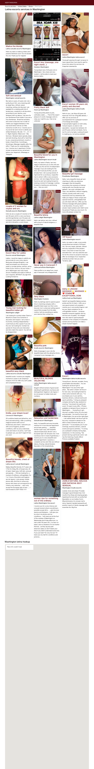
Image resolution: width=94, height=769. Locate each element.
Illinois (31, 6)
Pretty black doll (41, 107)
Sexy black (39, 296)
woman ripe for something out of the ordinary (46, 499)
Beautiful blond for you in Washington (45, 156)
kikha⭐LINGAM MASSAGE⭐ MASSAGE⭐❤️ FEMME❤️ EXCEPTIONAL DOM (74, 292)
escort (65, 55)
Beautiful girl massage (72, 174)
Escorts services (10, 6)
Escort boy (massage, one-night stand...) (46, 63)
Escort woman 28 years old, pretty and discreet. (75, 105)
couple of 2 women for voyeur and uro (16, 207)
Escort (65, 376)
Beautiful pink (40, 345)
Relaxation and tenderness (46, 418)
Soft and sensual (13, 95)
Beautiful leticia (41, 215)
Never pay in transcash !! (45, 265)
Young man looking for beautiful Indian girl (16, 309)
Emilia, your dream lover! (17, 413)
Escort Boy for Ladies (16, 253)
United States (22, 6)
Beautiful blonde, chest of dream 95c (17, 460)
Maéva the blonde (14, 46)
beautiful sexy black (15, 371)
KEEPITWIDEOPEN (11, 2)
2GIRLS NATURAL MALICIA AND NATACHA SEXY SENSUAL (74, 483)
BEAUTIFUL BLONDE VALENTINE (43, 379)
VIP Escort (67, 237)
